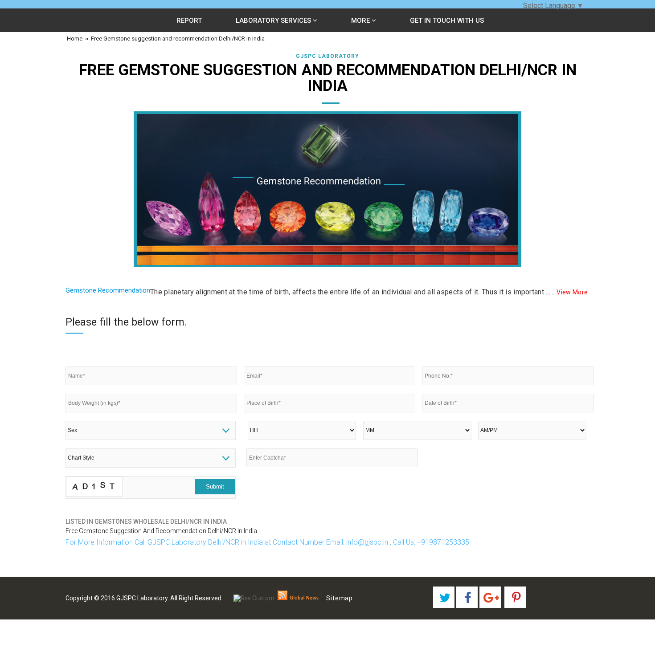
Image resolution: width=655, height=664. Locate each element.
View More (572, 292)
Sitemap (339, 598)
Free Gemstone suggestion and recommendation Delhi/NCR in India (178, 38)
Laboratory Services (274, 20)
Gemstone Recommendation (108, 290)
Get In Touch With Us (447, 20)
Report (189, 20)
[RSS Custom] (253, 598)
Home (74, 38)
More (361, 20)
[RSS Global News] (298, 598)
